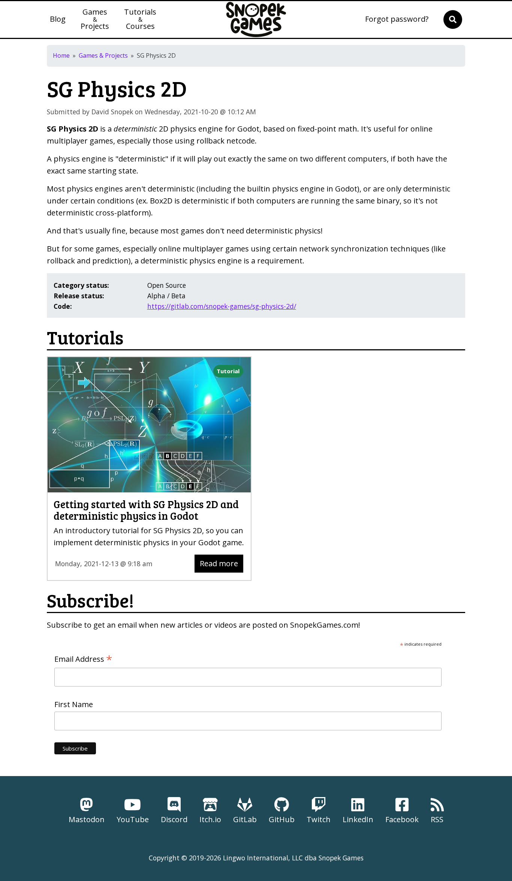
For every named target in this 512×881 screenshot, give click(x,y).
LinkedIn (358, 819)
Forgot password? (396, 19)
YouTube (133, 819)
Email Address (83, 659)
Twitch (319, 819)
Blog (58, 19)
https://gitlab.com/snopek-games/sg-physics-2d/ (221, 306)
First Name (73, 704)
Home (61, 55)
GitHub (282, 819)
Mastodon (87, 819)
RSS (437, 819)
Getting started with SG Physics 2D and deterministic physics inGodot (146, 510)
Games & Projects (103, 55)
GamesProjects (95, 19)
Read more (219, 563)
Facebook (402, 819)
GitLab (245, 819)
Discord (174, 819)
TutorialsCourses (140, 19)
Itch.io (210, 819)
